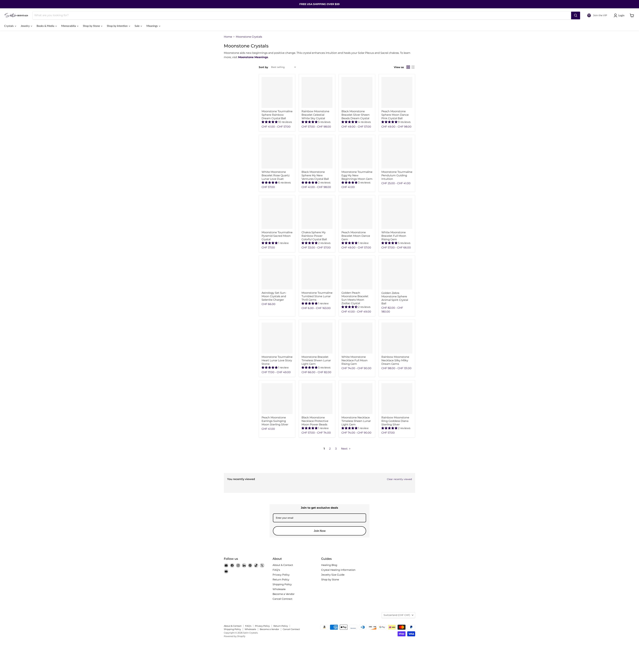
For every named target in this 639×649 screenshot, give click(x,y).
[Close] (360, 306)
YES (342, 325)
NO (341, 337)
